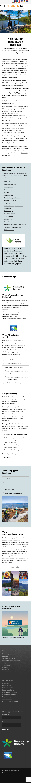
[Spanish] (17, 2)
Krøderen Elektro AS (10, 200)
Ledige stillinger (6, 685)
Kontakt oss (5, 683)
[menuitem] (26, 7)
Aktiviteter (5, 656)
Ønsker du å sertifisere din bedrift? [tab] (14, 367)
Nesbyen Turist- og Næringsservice (13, 206)
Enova (22, 426)
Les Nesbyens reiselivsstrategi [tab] (13, 383)
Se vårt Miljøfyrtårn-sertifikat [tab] (13, 363)
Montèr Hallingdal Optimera (12, 198)
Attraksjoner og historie (8, 658)
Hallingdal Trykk (9, 190)
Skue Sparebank (8, 216)
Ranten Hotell (8, 219)
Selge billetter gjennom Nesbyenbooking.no (14, 697)
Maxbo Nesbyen (8, 195)
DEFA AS (7, 181)
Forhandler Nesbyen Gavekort (10, 701)
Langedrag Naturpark (10, 184)
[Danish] (20, 1)
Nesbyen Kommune (9, 203)
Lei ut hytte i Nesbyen (8, 690)
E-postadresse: (6, 714)
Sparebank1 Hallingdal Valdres (12, 227)
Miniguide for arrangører (9, 694)
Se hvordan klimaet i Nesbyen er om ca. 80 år (14, 637)
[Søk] (26, 7)
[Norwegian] (15, 1)
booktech (11, 772)
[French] (12, 2)
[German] (24, 1)
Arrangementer (6, 663)
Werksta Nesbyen (9, 230)
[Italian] (14, 2)
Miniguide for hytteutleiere (9, 692)
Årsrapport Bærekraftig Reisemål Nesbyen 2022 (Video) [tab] (16, 372)
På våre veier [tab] (8, 486)
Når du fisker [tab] (8, 482)
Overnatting (5, 654)
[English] (22, 1)
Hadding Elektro (8, 187)
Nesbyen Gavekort (7, 699)
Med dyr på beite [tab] (9, 489)
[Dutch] (27, 1)
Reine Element (8, 222)
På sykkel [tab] (7, 478)
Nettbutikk (5, 667)
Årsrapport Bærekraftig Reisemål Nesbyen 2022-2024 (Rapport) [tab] (16, 378)
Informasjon (5, 669)
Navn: (3, 722)
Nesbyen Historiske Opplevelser (11, 660)
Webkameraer (6, 665)
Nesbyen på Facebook (8, 688)
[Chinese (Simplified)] (19, 2)
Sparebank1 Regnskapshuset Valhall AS (15, 224)
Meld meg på (6, 729)
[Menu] (30, 7)
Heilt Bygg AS (8, 192)
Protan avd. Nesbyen (9, 213)
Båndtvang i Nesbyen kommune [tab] (13, 493)
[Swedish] (17, 1)
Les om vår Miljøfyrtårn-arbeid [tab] (13, 360)
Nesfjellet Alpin (8, 211)
